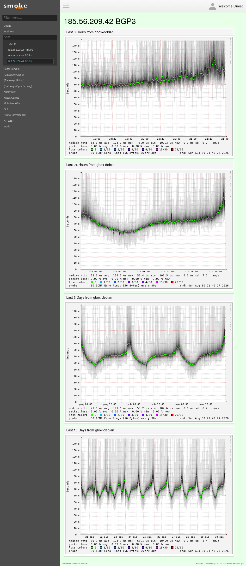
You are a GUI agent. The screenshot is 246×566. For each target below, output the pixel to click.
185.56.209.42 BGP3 (20, 61)
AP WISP (9, 120)
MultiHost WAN (12, 103)
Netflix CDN (10, 92)
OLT (6, 109)
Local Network (11, 69)
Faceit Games (11, 97)
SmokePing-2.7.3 (212, 563)
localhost (9, 31)
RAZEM (12, 44)
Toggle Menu (66, 6)
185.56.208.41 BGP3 (20, 55)
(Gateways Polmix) (14, 80)
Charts (7, 25)
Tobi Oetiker (227, 563)
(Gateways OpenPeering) (18, 86)
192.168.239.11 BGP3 (20, 49)
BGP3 (7, 37)
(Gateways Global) (14, 74)
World (7, 126)
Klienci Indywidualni (14, 115)
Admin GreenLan (81, 563)
